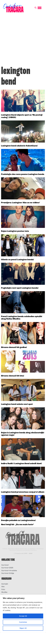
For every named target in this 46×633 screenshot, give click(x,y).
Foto (3, 589)
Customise (23, 622)
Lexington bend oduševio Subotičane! (19, 146)
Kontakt (4, 584)
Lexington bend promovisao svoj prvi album (22, 492)
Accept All (23, 616)
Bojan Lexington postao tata (15, 231)
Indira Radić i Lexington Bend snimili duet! (21, 464)
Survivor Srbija (7, 573)
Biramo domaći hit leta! (12, 376)
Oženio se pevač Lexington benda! (17, 260)
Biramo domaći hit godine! (14, 347)
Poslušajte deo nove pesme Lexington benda (22, 174)
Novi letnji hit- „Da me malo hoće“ (17, 525)
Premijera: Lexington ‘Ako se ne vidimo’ (20, 203)
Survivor (5, 565)
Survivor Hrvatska (9, 571)
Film (3, 587)
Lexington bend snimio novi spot (17, 404)
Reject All (23, 628)
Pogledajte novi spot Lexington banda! (20, 288)
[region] (23, 613)
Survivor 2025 (7, 568)
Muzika (4, 592)
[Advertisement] (23, 40)
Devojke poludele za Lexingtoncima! (18, 521)
